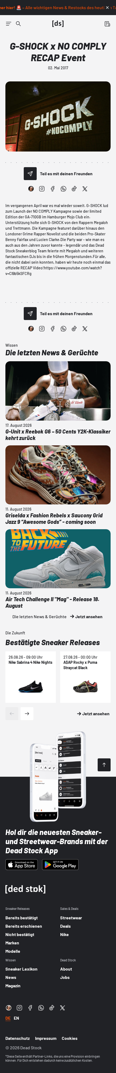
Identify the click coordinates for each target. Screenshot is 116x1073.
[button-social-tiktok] (74, 188)
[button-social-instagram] (42, 188)
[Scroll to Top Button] (104, 764)
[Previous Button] (11, 713)
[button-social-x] (85, 188)
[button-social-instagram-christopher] (31, 188)
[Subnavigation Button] (8, 23)
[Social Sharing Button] (30, 173)
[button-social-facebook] (52, 188)
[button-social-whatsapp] (63, 188)
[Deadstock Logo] (58, 23)
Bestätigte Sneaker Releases (52, 642)
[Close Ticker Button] (107, 7)
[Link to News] (18, 23)
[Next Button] (27, 713)
